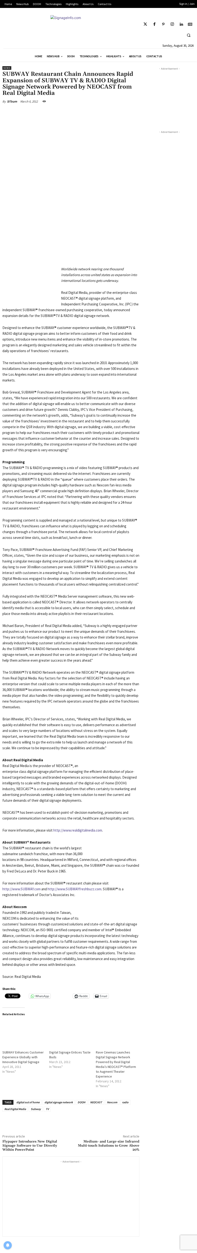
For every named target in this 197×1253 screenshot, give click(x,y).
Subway (36, 1109)
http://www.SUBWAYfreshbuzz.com (74, 889)
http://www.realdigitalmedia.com (77, 830)
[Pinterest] (163, 24)
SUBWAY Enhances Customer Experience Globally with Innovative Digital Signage (23, 1057)
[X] (46, 112)
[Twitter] (145, 24)
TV (47, 1109)
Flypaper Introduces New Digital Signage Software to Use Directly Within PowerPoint (29, 1145)
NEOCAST (96, 1102)
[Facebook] (154, 24)
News (6, 68)
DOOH (81, 1102)
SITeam (12, 101)
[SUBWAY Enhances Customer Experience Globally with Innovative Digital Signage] (23, 1033)
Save (60, 113)
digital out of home (28, 1102)
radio (125, 1102)
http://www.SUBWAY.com (21, 889)
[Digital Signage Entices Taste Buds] (70, 1033)
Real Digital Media (15, 1109)
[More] (81, 112)
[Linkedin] (181, 24)
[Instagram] (172, 24)
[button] (189, 35)
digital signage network (58, 1102)
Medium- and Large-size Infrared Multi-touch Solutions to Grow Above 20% (108, 1145)
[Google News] (190, 24)
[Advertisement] (71, 1198)
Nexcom (112, 1102)
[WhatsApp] (69, 112)
